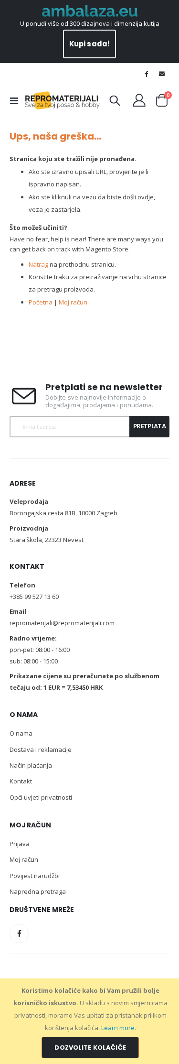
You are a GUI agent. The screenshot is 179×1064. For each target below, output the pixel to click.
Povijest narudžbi (35, 875)
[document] (90, 1021)
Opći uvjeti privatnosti (41, 797)
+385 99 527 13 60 (34, 596)
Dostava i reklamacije (41, 749)
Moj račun (73, 302)
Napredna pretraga (38, 891)
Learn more (118, 1027)
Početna (41, 302)
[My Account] (139, 100)
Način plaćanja (31, 765)
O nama (21, 733)
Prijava (20, 843)
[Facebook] (146, 73)
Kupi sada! (89, 44)
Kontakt (21, 781)
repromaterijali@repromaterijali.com (62, 623)
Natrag (38, 264)
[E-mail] (162, 73)
